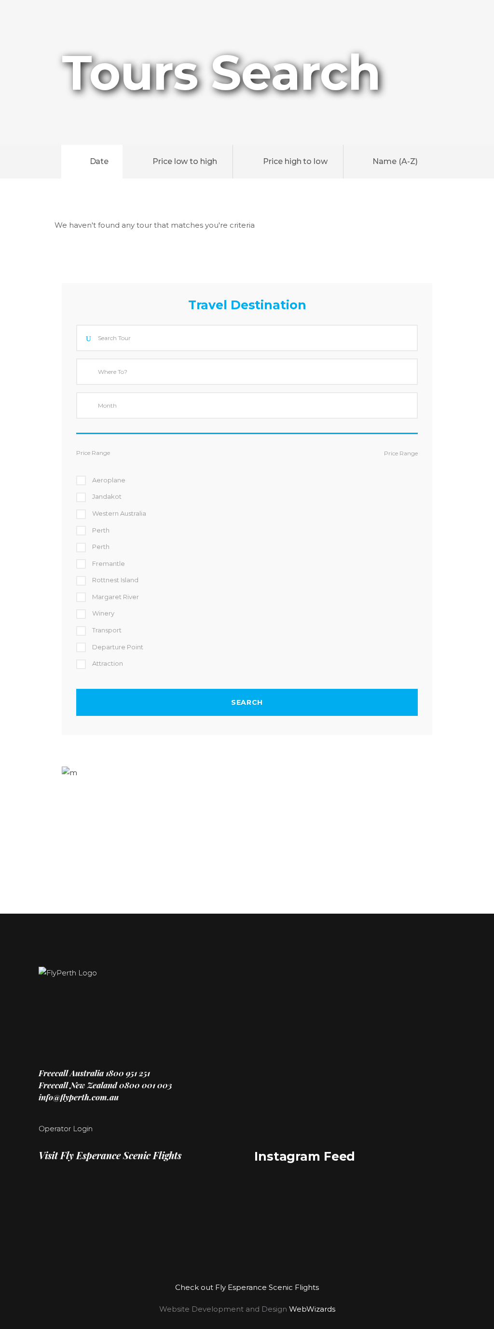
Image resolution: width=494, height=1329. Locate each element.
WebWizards (312, 1309)
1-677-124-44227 (85, 816)
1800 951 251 (127, 1073)
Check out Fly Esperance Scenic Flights (247, 1287)
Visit (110, 1155)
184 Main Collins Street (93, 847)
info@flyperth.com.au (79, 1097)
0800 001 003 (145, 1085)
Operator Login (66, 1128)
